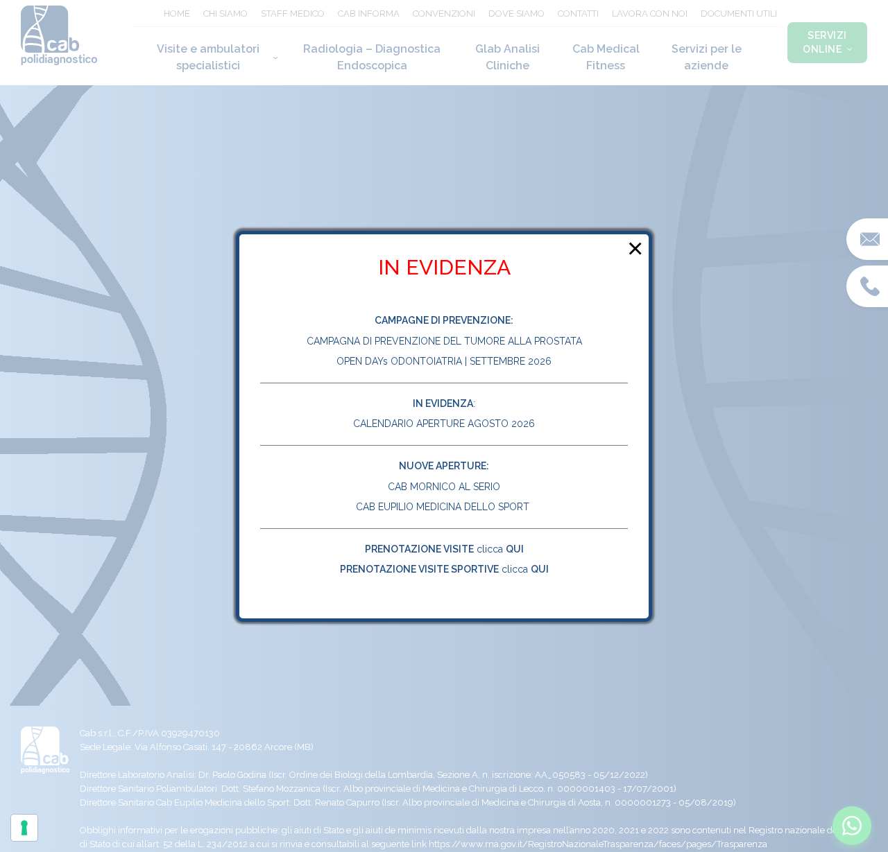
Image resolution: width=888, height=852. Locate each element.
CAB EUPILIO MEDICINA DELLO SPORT (444, 506)
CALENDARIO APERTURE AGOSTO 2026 (444, 423)
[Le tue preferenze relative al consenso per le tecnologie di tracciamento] (24, 828)
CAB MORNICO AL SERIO (444, 486)
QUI (515, 549)
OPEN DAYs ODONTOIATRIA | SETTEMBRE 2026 (444, 361)
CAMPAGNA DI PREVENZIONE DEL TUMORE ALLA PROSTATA (444, 341)
